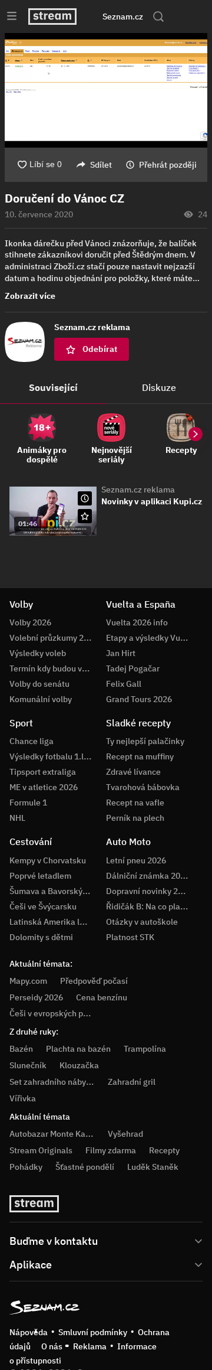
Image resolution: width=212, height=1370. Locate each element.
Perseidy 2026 (36, 997)
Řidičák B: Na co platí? (148, 906)
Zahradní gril (131, 1082)
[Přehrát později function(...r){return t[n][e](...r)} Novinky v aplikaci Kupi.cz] (85, 498)
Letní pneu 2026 (136, 860)
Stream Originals (40, 1150)
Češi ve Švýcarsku (43, 906)
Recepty (164, 1150)
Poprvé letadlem (40, 875)
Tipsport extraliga (42, 771)
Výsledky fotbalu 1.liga (52, 756)
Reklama (90, 1346)
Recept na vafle (135, 802)
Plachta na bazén (78, 1048)
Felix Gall (123, 684)
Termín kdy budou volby (53, 668)
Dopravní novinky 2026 (149, 891)
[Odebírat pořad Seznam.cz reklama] (85, 516)
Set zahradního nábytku (53, 1082)
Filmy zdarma (110, 1150)
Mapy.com (28, 981)
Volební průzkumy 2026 (53, 637)
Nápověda (28, 1332)
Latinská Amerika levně (53, 921)
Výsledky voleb (37, 653)
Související (53, 387)
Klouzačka (79, 1065)
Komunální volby (40, 699)
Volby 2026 (30, 622)
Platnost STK (130, 937)
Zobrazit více (30, 296)
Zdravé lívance (133, 771)
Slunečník (28, 1065)
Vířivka (22, 1098)
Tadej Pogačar (133, 668)
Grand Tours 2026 (139, 699)
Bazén (21, 1048)
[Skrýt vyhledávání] (96, 16)
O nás (51, 1346)
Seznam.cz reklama (138, 489)
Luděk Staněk (152, 1167)
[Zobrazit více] (106, 1240)
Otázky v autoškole (142, 921)
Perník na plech (135, 818)
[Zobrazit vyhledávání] (158, 16)
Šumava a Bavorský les (52, 891)
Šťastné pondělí (84, 1167)
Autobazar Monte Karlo (52, 1133)
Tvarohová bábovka (143, 787)
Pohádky (25, 1167)
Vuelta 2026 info (137, 622)
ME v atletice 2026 (43, 787)
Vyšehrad (125, 1133)
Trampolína (145, 1048)
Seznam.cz (122, 16)
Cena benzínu (101, 997)
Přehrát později (168, 164)
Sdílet (101, 164)
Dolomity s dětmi (41, 937)
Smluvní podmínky (92, 1332)
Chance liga (31, 741)
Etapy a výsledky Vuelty (150, 637)
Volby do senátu (39, 684)
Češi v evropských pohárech (61, 1013)
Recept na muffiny (140, 756)
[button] (106, 90)
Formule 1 (28, 802)
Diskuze (159, 387)
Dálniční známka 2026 (148, 875)
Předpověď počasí (94, 981)
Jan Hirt (120, 653)
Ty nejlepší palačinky (145, 741)
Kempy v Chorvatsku (47, 860)
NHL (17, 818)
